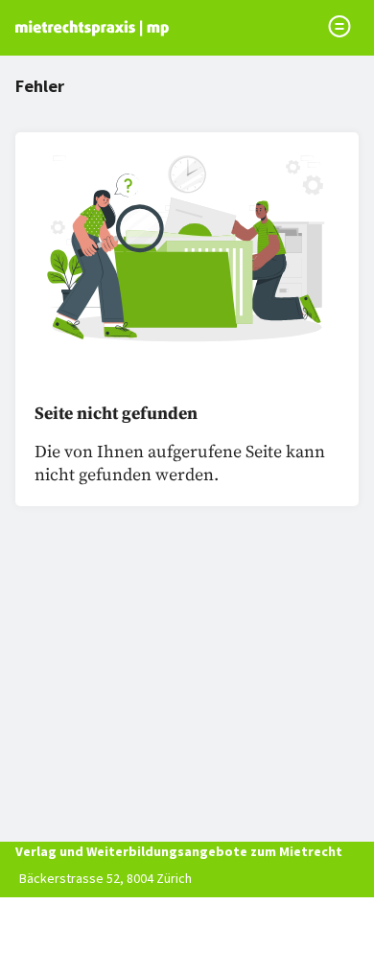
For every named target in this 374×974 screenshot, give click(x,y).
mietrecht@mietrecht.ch (89, 931)
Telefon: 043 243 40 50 (81, 905)
